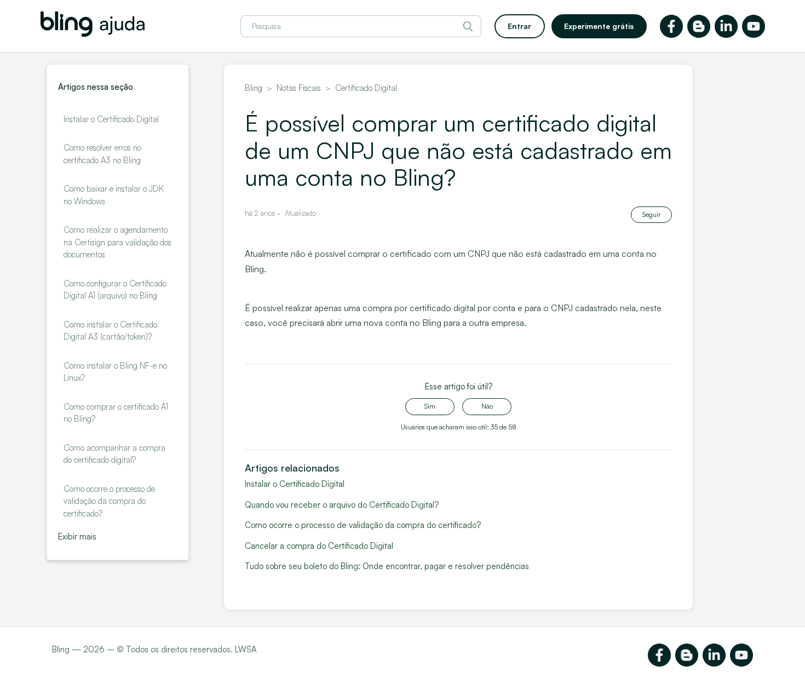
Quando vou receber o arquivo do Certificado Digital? (342, 505)
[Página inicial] (93, 33)
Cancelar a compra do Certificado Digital (319, 546)
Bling (253, 88)
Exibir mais (77, 536)
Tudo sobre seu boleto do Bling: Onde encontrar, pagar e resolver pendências (387, 566)
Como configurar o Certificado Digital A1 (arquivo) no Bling (115, 289)
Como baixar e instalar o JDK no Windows (114, 194)
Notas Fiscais (299, 88)
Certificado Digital (366, 88)
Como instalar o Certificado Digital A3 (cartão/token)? (110, 330)
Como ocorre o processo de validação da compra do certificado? (109, 501)
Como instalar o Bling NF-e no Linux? (115, 371)
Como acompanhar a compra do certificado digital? (114, 454)
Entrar (519, 26)
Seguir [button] (651, 214)
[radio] (430, 406)
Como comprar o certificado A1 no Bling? (116, 412)
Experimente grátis (599, 26)
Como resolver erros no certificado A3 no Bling (102, 153)
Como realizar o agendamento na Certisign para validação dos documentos (117, 242)
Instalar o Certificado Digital (111, 119)
